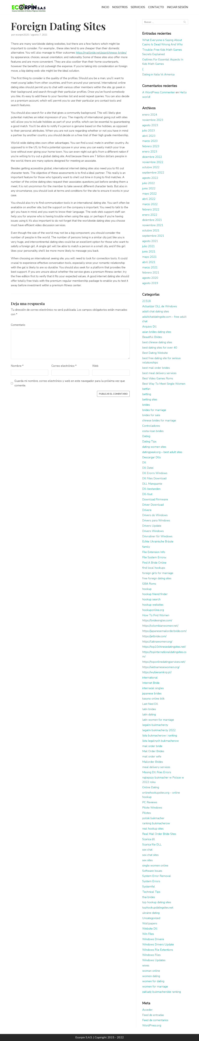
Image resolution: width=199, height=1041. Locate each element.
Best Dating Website (155, 353)
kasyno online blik (153, 698)
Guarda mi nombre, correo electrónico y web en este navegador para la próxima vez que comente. (69, 383)
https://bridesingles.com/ (157, 620)
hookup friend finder (155, 594)
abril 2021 (148, 262)
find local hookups (153, 568)
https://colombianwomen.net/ (160, 626)
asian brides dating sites (156, 332)
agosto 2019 (150, 283)
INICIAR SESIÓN (177, 7)
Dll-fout (147, 494)
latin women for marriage (158, 720)
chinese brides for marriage (159, 420)
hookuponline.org (153, 610)
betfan (146, 389)
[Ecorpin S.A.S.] (29, 7)
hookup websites (152, 605)
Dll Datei (147, 468)
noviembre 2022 (152, 162)
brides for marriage (154, 410)
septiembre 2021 (153, 236)
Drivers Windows (153, 531)
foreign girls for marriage (157, 573)
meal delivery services (156, 767)
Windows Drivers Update (158, 944)
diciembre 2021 (152, 220)
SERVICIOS (138, 7)
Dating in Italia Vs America (158, 74)
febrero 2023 (150, 146)
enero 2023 (149, 151)
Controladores (151, 426)
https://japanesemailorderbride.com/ (164, 631)
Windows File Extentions (157, 950)
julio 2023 (148, 130)
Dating (146, 436)
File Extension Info (153, 552)
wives (145, 965)
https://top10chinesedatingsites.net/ (164, 647)
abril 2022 (148, 199)
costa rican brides (153, 431)
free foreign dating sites (156, 578)
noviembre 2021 (152, 225)
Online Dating (150, 787)
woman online (151, 971)
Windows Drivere (153, 939)
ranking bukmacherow (156, 823)
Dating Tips (149, 441)
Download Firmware (155, 499)
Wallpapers (149, 923)
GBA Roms (149, 584)
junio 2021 (148, 251)
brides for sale (151, 415)
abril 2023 (148, 136)
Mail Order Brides (153, 751)
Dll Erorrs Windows (154, 473)
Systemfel (148, 886)
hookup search (151, 599)
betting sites (149, 399)
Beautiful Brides (152, 337)
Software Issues (152, 871)
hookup (147, 589)
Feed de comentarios (155, 1020)
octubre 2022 (151, 167)
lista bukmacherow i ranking (159, 735)
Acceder (147, 1010)
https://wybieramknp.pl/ (157, 672)
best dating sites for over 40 (159, 347)
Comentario (18, 325)
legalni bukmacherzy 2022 (159, 730)
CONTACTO (156, 7)
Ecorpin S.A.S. (84, 1037)
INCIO (105, 7)
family (146, 547)
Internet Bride (151, 683)
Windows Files (151, 955)
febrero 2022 (150, 209)
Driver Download (153, 505)
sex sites (147, 860)
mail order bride (152, 746)
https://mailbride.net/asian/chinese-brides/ (101, 53)
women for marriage (155, 986)
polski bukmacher (153, 818)
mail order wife (151, 756)
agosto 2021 (150, 241)
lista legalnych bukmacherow (160, 741)
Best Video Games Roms (157, 378)
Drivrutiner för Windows (157, 536)
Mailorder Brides (152, 762)
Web (95, 366)
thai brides (148, 897)
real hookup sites (153, 828)
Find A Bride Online (154, 562)
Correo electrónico (63, 366)
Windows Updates (153, 960)
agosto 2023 (150, 125)
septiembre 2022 (153, 172)
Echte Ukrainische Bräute (157, 541)
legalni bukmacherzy (155, 725)
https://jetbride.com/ (154, 636)
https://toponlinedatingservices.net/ (163, 662)
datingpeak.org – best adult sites (162, 452)
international (150, 677)
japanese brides (152, 693)
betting (146, 394)
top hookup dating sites (156, 902)
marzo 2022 (150, 204)
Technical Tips (151, 892)
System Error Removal (156, 876)
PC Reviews (149, 802)
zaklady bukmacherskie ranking (161, 992)
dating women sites (154, 447)
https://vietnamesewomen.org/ (161, 667)
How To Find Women (155, 615)
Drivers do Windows (155, 515)
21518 (146, 301)
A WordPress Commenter (158, 92)
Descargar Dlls (151, 457)
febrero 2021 (150, 272)
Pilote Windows (152, 807)
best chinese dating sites (157, 342)
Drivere (146, 510)
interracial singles (153, 688)
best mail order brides (156, 368)
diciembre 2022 (152, 157)
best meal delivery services (159, 373)
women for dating (153, 981)
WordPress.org (151, 1025)
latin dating (149, 714)
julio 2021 (148, 246)
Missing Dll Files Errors (156, 772)
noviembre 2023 (152, 120)
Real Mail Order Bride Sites (159, 834)
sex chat (147, 849)
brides (146, 405)
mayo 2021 (149, 257)
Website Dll (149, 928)
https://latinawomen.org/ (157, 641)
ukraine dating (151, 913)
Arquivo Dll (149, 326)
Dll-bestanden (151, 489)
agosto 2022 (150, 178)
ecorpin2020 (22, 34)
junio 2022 (148, 188)
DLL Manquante (152, 484)
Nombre (17, 366)
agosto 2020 (150, 278)
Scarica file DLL (152, 844)
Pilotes (146, 813)
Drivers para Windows (156, 520)
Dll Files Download (154, 478)
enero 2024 (149, 114)
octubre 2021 (151, 230)
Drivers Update (151, 526)
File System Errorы (154, 557)
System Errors (151, 881)
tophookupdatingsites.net (157, 907)
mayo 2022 (149, 193)
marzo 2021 (150, 267)
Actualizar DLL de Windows (159, 306)
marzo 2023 (150, 141)
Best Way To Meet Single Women (163, 384)
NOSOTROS (120, 7)
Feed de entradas (153, 1015)
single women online (155, 865)
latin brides (149, 709)
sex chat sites (150, 855)
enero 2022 (149, 215)
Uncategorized (151, 918)
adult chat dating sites (155, 311)
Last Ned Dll (150, 704)
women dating (151, 976)
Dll (144, 462)
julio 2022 (148, 183)
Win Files (148, 934)
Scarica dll (148, 839)
